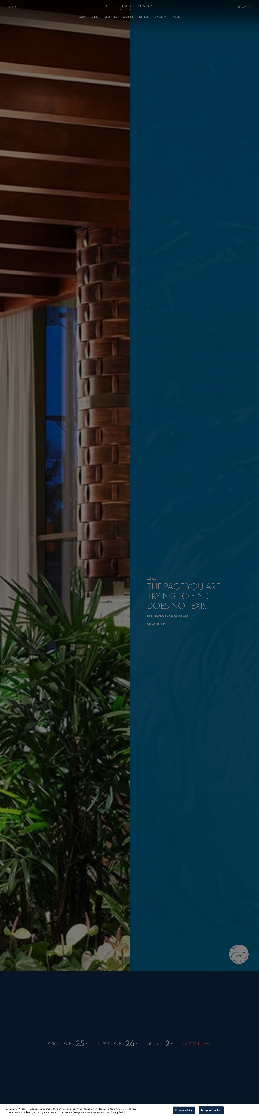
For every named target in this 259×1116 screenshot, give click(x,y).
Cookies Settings (184, 1110)
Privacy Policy (117, 1112)
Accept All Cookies (211, 1110)
